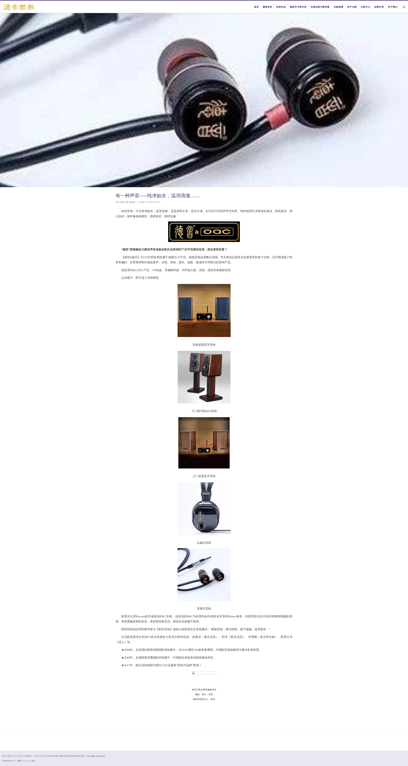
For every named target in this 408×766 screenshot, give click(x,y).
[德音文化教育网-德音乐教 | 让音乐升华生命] (19, 6)
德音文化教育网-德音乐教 (71, 756)
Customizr (26, 761)
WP (14, 761)
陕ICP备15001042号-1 (13, 756)
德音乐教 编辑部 (127, 202)
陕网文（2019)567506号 (38, 756)
